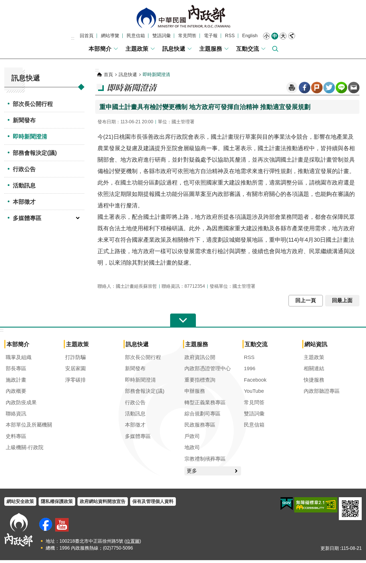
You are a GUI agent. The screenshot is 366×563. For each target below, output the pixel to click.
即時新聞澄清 (30, 136)
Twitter (329, 87)
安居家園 (75, 368)
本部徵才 (24, 202)
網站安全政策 (20, 501)
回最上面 (342, 300)
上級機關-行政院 (24, 447)
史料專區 (16, 436)
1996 (249, 368)
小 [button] (266, 35)
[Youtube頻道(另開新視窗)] (62, 525)
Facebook (304, 87)
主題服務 (210, 48)
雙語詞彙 (161, 35)
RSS (230, 35)
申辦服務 (194, 391)
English (250, 35)
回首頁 (87, 35)
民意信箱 (136, 35)
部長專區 (16, 368)
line (341, 87)
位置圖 (133, 541)
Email (353, 87)
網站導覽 (110, 35)
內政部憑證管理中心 (207, 368)
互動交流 (247, 48)
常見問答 (187, 35)
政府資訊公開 (199, 357)
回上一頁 (305, 300)
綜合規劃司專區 (202, 414)
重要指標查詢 (199, 380)
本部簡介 (100, 48)
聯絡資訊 (16, 414)
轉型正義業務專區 (205, 402)
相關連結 (314, 368)
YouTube (254, 391)
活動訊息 (24, 185)
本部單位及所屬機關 (29, 425)
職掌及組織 (18, 357)
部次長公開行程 (33, 104)
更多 (192, 471)
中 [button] (274, 35)
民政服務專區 (199, 425)
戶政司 (192, 436)
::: (72, 38)
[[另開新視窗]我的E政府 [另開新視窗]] (287, 503)
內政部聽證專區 (322, 391)
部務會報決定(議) (35, 153)
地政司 (192, 447)
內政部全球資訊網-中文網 (183, 16)
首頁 (108, 74)
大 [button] (283, 35)
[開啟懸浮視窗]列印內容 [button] (292, 87)
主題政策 (137, 48)
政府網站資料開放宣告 (103, 501)
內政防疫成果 (21, 402)
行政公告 (24, 169)
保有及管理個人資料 (153, 501)
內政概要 (16, 391)
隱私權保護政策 (57, 501)
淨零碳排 (75, 380)
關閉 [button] (291, 35)
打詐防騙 (75, 357)
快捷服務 (314, 380)
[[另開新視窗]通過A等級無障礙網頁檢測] (315, 505)
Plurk (317, 87)
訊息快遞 (173, 48)
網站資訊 (316, 344)
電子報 (211, 35)
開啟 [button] (183, 320)
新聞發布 (24, 120)
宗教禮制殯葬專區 (205, 459)
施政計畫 (16, 380)
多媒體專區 (27, 218)
